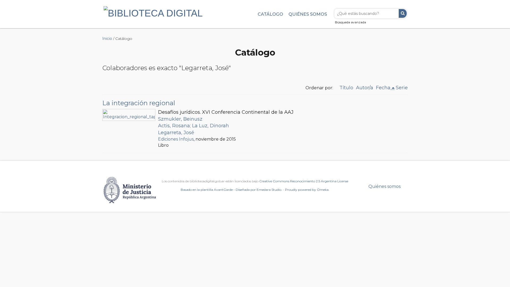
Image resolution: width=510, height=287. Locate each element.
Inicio (107, 38)
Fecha (383, 88)
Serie (402, 88)
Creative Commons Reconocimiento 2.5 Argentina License (303, 181)
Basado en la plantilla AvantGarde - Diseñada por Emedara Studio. (231, 190)
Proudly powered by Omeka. (307, 190)
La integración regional (138, 103)
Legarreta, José (176, 133)
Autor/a (364, 88)
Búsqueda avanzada (350, 22)
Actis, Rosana (174, 126)
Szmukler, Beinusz (180, 119)
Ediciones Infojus (176, 139)
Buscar (403, 13)
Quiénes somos (307, 14)
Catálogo (270, 14)
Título (346, 88)
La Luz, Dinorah (210, 126)
